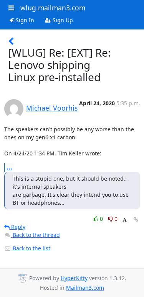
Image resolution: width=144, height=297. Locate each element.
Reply (17, 226)
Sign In (24, 20)
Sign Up (62, 20)
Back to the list (30, 248)
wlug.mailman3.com (52, 7)
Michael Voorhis (52, 108)
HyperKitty (74, 278)
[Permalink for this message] (136, 219)
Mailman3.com (85, 287)
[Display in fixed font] (124, 220)
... (9, 167)
